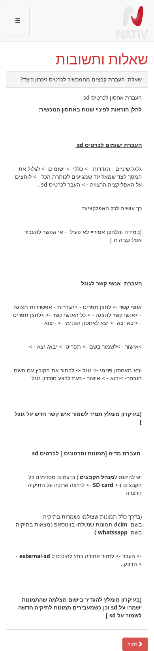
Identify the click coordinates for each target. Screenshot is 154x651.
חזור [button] (132, 644)
